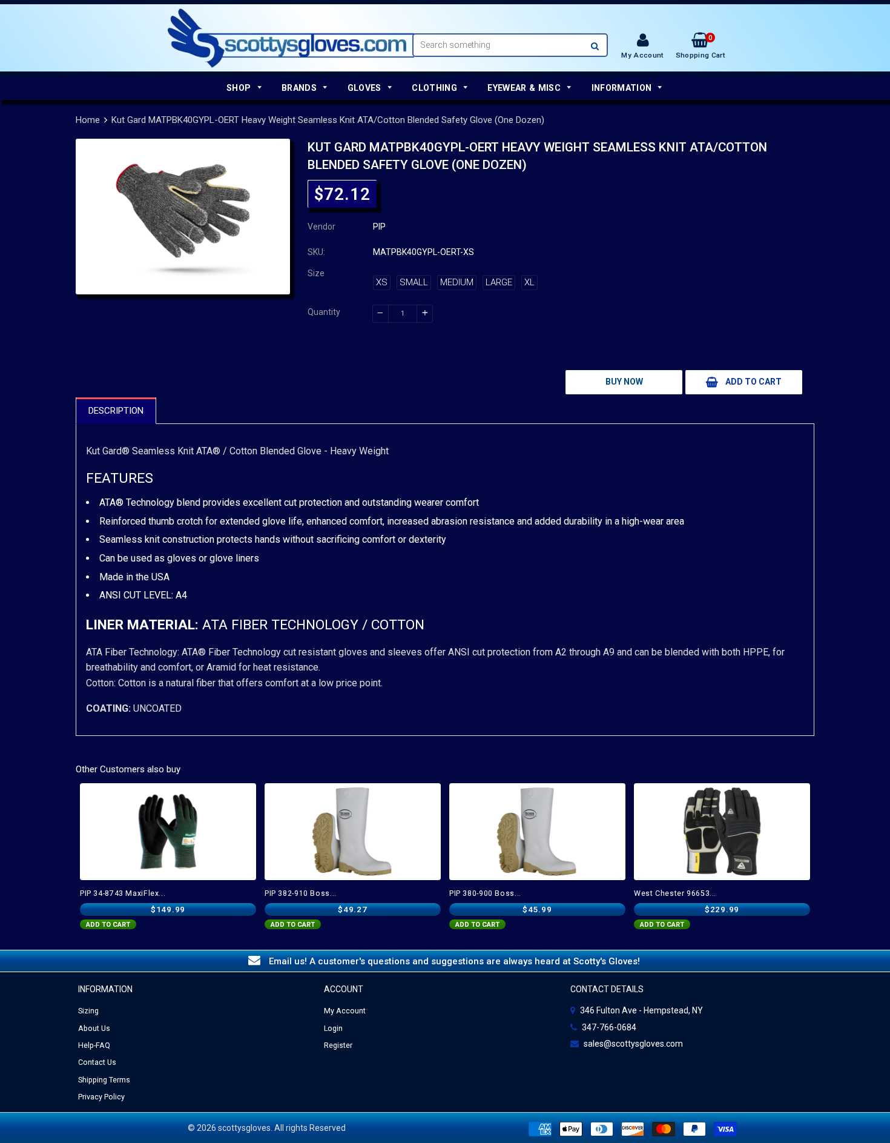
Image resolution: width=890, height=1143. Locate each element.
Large (499, 282)
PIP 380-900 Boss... (485, 893)
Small (414, 282)
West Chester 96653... (675, 893)
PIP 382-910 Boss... (301, 893)
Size (316, 273)
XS (381, 282)
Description (115, 410)
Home (88, 119)
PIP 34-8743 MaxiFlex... (122, 893)
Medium (456, 282)
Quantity (324, 312)
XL (529, 282)
